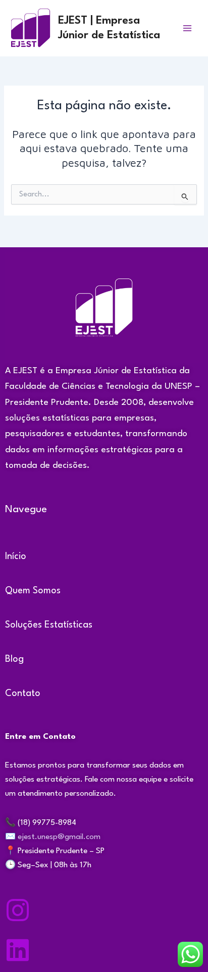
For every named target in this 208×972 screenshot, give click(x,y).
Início (15, 556)
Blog (14, 659)
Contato (22, 693)
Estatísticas (68, 625)
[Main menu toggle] (187, 28)
